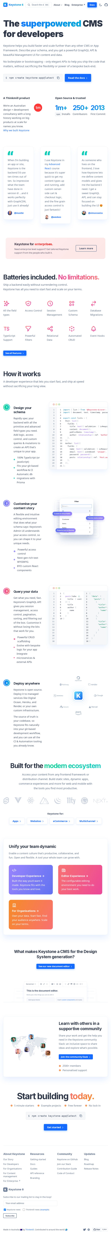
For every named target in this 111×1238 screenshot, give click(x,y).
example (45, 1209)
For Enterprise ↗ (11, 1180)
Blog (67, 4)
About (57, 5)
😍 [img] (101, 205)
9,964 (104, 1229)
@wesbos (56, 217)
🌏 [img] (66, 1229)
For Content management (10, 1175)
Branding (35, 1177)
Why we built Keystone (16, 130)
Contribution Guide (67, 1168)
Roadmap (89, 1164)
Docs (32, 1164)
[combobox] (38, 5)
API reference (37, 1173)
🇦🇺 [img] (21, 1229)
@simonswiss (95, 213)
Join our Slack (64, 1164)
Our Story (8, 1159)
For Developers (11, 1164)
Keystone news (14, 1209)
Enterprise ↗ (78, 4)
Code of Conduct (65, 1173)
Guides (33, 1168)
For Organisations (12, 1168)
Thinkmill (29, 1229)
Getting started (38, 1159)
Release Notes (91, 1168)
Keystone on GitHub (67, 1159)
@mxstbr (19, 213)
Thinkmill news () (37, 1209)
